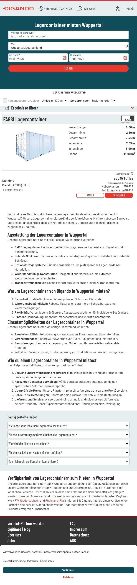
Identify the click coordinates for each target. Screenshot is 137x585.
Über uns (14, 535)
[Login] (117, 8)
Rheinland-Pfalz (55, 500)
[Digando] (18, 8)
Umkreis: (48, 100)
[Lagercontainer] (35, 166)
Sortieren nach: (80, 100)
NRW (15, 500)
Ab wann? (14, 55)
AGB (73, 540)
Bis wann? (75, 55)
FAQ (72, 523)
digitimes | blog (18, 529)
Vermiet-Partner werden (25, 523)
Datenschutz (79, 535)
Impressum (78, 529)
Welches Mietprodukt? (22, 32)
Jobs (11, 540)
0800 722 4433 (62, 8)
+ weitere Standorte (13, 189)
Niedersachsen (29, 500)
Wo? (13, 44)
